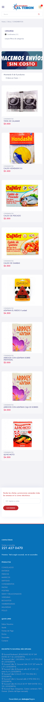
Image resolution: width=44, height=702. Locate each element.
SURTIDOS (6, 580)
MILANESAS (6, 607)
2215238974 (19, 657)
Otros (9, 22)
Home (3, 22)
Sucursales (5, 637)
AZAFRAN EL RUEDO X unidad (15, 310)
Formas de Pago (8, 631)
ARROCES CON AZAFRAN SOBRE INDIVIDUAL (17, 359)
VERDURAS (6, 597)
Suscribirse (10, 508)
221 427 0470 (12, 548)
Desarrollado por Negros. (22, 699)
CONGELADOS (8, 567)
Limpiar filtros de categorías (14, 39)
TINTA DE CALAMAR (12, 121)
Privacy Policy (25, 510)
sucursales (33, 554)
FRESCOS (5, 574)
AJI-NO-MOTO (9, 454)
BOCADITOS (6, 600)
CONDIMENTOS (17, 22)
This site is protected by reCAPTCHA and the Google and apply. (24, 510)
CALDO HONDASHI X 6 (13, 168)
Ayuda (4, 627)
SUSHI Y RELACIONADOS (11, 594)
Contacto (5, 641)
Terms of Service (27, 510)
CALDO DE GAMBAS (12, 263)
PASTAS (5, 587)
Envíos (4, 634)
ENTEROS (5, 571)
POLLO (4, 610)
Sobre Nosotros (7, 624)
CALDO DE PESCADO (12, 215)
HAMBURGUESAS (8, 604)
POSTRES (5, 590)
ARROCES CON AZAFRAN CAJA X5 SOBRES (21, 407)
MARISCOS (6, 577)
